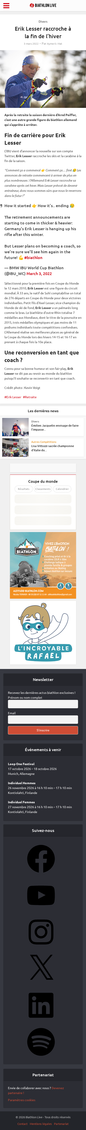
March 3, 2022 (39, 273)
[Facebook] (41, 874)
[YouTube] (41, 911)
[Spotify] (41, 1057)
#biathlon (33, 257)
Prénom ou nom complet (25, 697)
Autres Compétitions (43, 441)
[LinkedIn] (41, 1021)
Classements (42, 489)
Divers (43, 21)
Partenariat (61, 1124)
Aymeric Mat (54, 43)
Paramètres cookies (21, 1100)
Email (12, 713)
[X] (41, 984)
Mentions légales (41, 1124)
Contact (22, 1124)
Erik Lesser (13, 397)
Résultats (23, 489)
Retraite (31, 397)
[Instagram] (41, 947)
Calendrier (62, 489)
